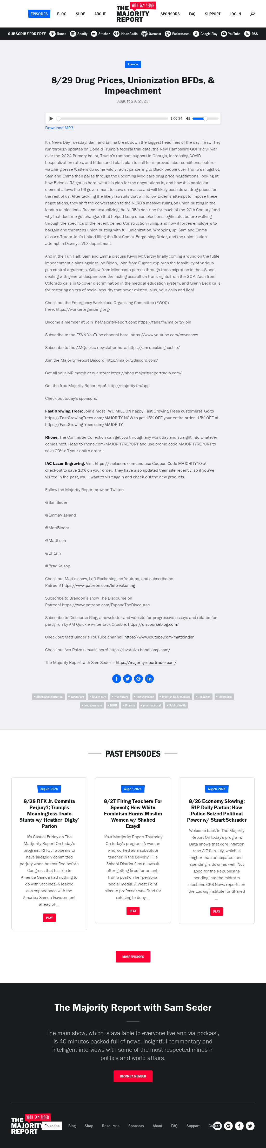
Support (212, 14)
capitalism (77, 697)
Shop (80, 14)
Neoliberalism (93, 705)
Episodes (39, 14)
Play (49, 918)
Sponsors (170, 14)
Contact (215, 1126)
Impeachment (145, 697)
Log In (235, 14)
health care (99, 697)
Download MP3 (59, 127)
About (100, 14)
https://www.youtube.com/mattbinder (159, 637)
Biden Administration (49, 697)
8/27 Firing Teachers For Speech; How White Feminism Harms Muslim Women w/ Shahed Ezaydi (133, 813)
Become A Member (133, 1076)
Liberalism (225, 697)
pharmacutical (152, 705)
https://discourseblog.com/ (153, 624)
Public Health (177, 705)
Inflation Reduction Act (176, 697)
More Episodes (133, 956)
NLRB (113, 705)
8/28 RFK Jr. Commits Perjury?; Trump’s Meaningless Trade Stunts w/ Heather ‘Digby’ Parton (49, 813)
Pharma (130, 705)
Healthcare (121, 697)
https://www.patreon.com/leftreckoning (98, 585)
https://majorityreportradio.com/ (146, 662)
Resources (110, 1126)
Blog (61, 14)
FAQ (192, 14)
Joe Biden (204, 697)
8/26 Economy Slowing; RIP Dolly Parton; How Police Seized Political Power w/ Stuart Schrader (217, 810)
